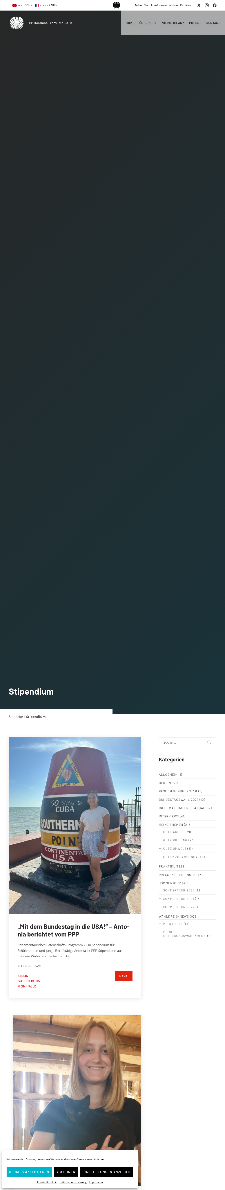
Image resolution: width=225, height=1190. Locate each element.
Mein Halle (27, 986)
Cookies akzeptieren (29, 1172)
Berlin (23, 976)
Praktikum (168, 866)
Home (130, 23)
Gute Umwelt (175, 848)
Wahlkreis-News (174, 916)
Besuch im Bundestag (178, 791)
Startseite (16, 716)
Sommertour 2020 (179, 890)
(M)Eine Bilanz (172, 23)
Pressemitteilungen (177, 875)
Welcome (25, 5)
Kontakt (213, 23)
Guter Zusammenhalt (182, 857)
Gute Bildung (29, 981)
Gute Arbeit (174, 832)
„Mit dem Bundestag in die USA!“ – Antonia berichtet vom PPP (74, 930)
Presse (195, 23)
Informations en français (183, 808)
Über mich (147, 23)
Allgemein (168, 774)
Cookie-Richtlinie (47, 1182)
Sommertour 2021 (178, 898)
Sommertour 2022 (179, 907)
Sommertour (170, 883)
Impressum (96, 1182)
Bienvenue (48, 5)
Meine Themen (171, 824)
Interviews (169, 816)
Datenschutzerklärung (73, 1182)
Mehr (123, 976)
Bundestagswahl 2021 (179, 799)
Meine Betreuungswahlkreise (185, 934)
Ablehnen (66, 1172)
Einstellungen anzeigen (107, 1172)
